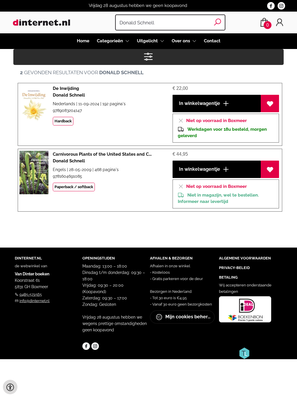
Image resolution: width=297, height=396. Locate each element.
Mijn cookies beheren (188, 316)
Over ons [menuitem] (181, 40)
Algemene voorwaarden (245, 258)
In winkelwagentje (199, 103)
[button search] (218, 22)
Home (83, 40)
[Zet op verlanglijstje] (270, 103)
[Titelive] (244, 352)
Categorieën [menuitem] (110, 40)
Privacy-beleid (234, 268)
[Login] (279, 22)
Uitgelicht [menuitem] (148, 40)
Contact (212, 40)
